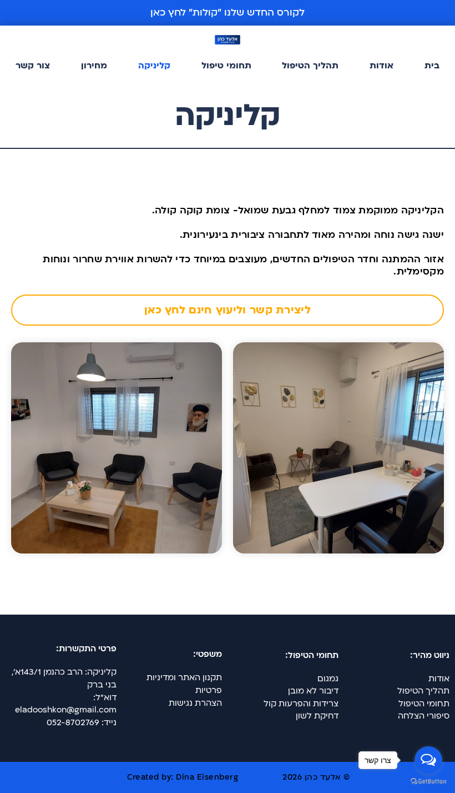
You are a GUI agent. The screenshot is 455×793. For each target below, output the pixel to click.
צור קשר (33, 65)
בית (431, 65)
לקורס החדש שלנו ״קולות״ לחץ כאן (227, 12)
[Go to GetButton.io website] (428, 781)
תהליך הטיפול (310, 65)
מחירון (94, 65)
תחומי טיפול (226, 65)
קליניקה (154, 65)
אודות (381, 65)
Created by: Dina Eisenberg (182, 777)
